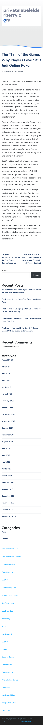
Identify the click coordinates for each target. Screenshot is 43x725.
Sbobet (4, 539)
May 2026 (6, 380)
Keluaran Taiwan (8, 657)
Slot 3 (4, 626)
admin (20, 72)
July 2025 (6, 448)
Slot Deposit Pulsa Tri (10, 549)
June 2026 (6, 373)
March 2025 (7, 475)
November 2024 (8, 503)
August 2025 (7, 441)
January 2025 (7, 489)
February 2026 (8, 401)
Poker (4, 532)
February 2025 (8, 482)
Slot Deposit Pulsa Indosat (11, 557)
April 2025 (6, 469)
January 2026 (7, 407)
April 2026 (6, 387)
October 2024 (7, 509)
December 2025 (8, 414)
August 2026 (7, 360)
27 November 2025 (9, 72)
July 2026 (6, 367)
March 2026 (7, 394)
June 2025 (6, 455)
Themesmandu (26, 722)
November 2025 (8, 421)
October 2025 (7, 428)
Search (5, 270)
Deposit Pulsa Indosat (10, 595)
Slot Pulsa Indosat (8, 603)
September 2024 (9, 516)
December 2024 (8, 496)
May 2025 (6, 462)
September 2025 (9, 435)
